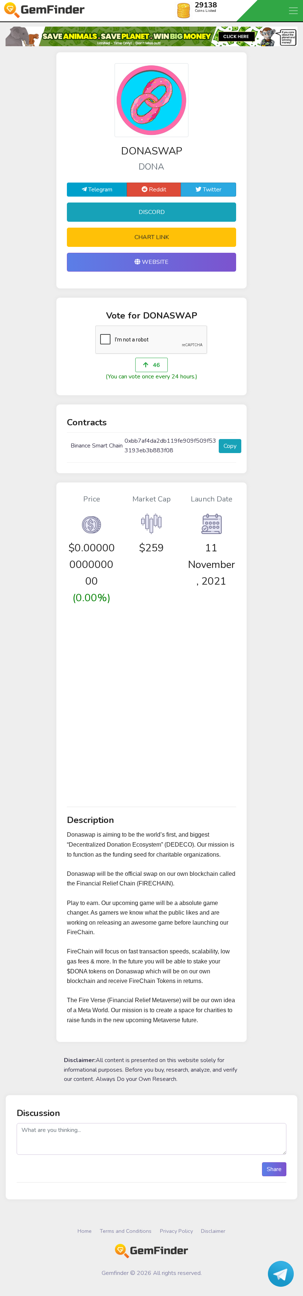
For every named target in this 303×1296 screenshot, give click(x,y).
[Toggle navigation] (294, 11)
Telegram (99, 190)
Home (85, 1231)
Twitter (211, 190)
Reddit (156, 190)
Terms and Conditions (126, 1231)
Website (154, 262)
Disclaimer (213, 1231)
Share (274, 1169)
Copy (230, 446)
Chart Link (152, 237)
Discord (152, 212)
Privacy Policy (176, 1231)
